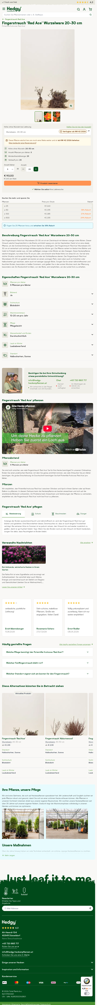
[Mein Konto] (84, 9)
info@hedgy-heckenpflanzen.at (17, 952)
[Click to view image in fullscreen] (47, 69)
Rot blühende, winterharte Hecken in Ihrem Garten (20, 568)
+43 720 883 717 (78, 380)
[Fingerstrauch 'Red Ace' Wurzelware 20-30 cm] (23, 714)
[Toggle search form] (78, 9)
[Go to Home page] (14, 9)
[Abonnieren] (90, 908)
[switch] (86, 993)
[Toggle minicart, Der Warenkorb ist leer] (90, 9)
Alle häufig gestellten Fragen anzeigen (75, 644)
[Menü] (91, 978)
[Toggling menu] (4, 8)
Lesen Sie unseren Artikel (12, 587)
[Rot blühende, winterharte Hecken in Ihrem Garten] (24, 555)
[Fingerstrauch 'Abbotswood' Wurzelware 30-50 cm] (66, 714)
